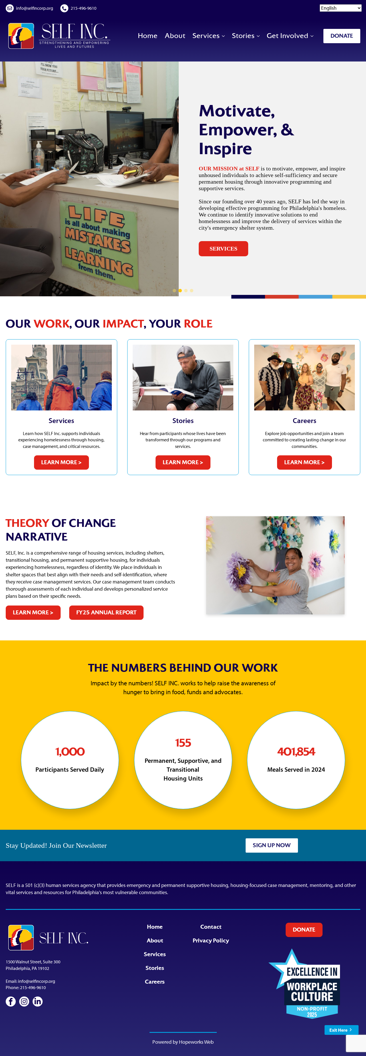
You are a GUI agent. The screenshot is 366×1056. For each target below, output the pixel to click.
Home (148, 36)
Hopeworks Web (196, 1042)
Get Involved (287, 36)
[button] (174, 290)
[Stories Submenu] (257, 36)
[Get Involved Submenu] (311, 36)
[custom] (11, 1002)
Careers (155, 982)
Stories (243, 36)
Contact (211, 927)
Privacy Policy (211, 941)
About (175, 36)
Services (206, 36)
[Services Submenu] (223, 36)
